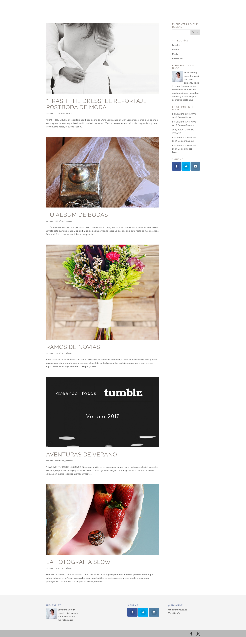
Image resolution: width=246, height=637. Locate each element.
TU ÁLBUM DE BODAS (77, 214)
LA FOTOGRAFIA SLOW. (79, 562)
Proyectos (177, 58)
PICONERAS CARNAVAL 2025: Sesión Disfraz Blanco (184, 149)
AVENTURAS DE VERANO (81, 454)
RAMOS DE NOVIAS (73, 347)
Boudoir (176, 45)
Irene (51, 114)
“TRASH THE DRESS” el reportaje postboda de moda (96, 104)
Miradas (69, 114)
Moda (175, 54)
